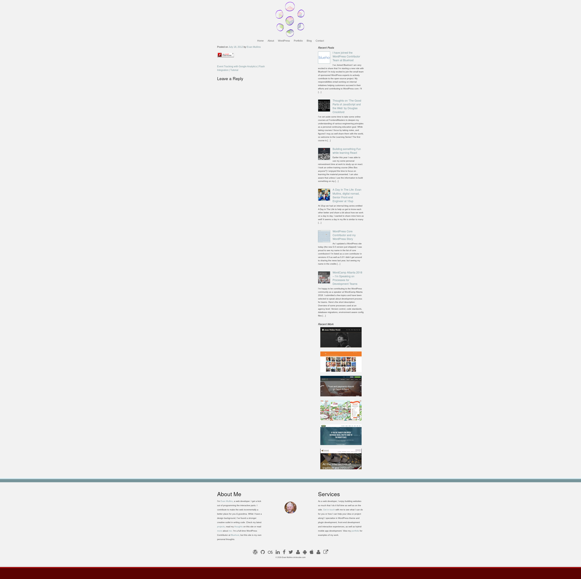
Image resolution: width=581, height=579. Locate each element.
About (271, 40)
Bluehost (235, 535)
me (230, 531)
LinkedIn (277, 553)
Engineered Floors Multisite (337, 465)
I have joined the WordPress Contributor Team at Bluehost (346, 56)
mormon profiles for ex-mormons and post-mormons (318, 553)
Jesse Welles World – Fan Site (339, 343)
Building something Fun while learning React (347, 151)
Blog (309, 40)
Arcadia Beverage (332, 440)
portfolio (355, 531)
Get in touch (329, 509)
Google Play (304, 553)
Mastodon (326, 553)
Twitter (291, 553)
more (219, 531)
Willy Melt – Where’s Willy (337, 416)
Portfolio (298, 40)
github (262, 553)
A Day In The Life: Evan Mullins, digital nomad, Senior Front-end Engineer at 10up (347, 195)
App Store (311, 553)
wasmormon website (334, 368)
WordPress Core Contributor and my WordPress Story (344, 235)
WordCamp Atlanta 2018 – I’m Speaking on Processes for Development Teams (347, 278)
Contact (320, 40)
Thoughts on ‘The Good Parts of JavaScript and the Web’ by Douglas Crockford (347, 106)
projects (221, 526)
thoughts (238, 526)
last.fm (270, 553)
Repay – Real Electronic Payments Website (336, 390)
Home (260, 40)
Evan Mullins (254, 47)
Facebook (284, 553)
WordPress (284, 40)
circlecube (290, 19)
